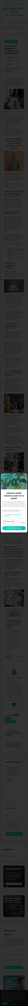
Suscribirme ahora (14, 528)
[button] (25, 475)
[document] (14, 503)
